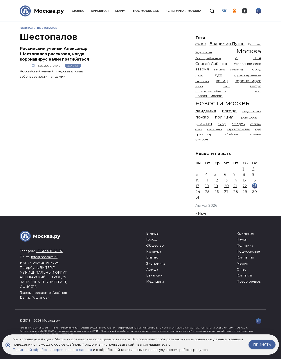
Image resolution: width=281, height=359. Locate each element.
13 (226, 180)
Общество (155, 246)
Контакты (244, 275)
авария (202, 69)
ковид (222, 81)
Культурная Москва (183, 11)
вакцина (219, 69)
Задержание (203, 52)
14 (235, 180)
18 (207, 186)
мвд (226, 86)
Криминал (100, 11)
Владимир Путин (227, 43)
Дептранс (254, 44)
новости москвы (223, 103)
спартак (255, 124)
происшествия (250, 117)
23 (255, 185)
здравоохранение (247, 75)
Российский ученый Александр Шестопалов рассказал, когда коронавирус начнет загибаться (54, 53)
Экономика (155, 264)
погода (229, 110)
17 (197, 186)
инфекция (202, 81)
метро (255, 86)
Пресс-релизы (249, 282)
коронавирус (248, 80)
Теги (200, 37)
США (257, 58)
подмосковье (251, 111)
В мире (152, 233)
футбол (201, 139)
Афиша (152, 269)
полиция (224, 117)
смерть (238, 124)
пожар (202, 117)
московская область (210, 91)
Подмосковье (146, 11)
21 (235, 186)
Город (151, 239)
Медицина (155, 282)
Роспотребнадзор (208, 58)
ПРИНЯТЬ (262, 345)
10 (197, 180)
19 (216, 186)
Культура (153, 251)
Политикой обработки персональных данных (52, 350)
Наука (242, 239)
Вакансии (154, 275)
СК (236, 58)
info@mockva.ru (44, 257)
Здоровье (72, 66)
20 (226, 186)
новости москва (209, 96)
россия (203, 123)
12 (216, 180)
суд (258, 129)
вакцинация (238, 69)
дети (199, 75)
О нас (241, 269)
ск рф (222, 124)
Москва (248, 51)
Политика (245, 246)
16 (254, 180)
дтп (218, 74)
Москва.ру (49, 11)
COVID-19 (200, 44)
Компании (245, 257)
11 (206, 180)
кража (199, 86)
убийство (232, 134)
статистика (214, 129)
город (256, 69)
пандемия (205, 111)
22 (245, 186)
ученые (255, 134)
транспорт (204, 134)
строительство (238, 129)
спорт (198, 129)
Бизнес (78, 11)
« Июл (200, 213)
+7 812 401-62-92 (49, 251)
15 (244, 180)
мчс (258, 91)
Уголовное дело (247, 64)
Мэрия (120, 11)
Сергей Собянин (212, 63)
